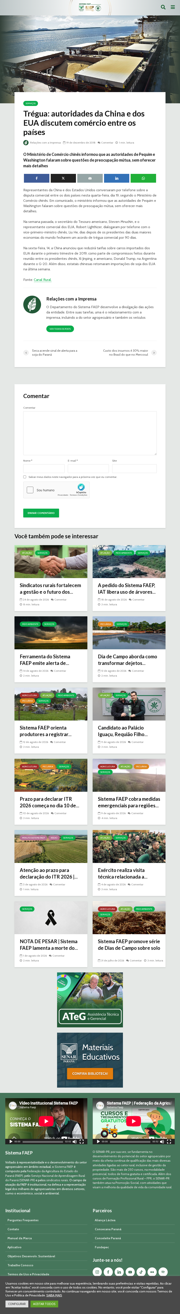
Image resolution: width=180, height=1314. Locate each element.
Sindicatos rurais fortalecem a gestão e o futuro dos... (50, 588)
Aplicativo (14, 1247)
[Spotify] (163, 1272)
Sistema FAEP (64, 1167)
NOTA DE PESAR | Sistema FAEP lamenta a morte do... (49, 944)
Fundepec (102, 1247)
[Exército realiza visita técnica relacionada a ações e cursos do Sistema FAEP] (129, 846)
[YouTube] (130, 1272)
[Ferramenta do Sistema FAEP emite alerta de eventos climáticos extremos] (50, 632)
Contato (13, 1229)
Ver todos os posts (60, 329)
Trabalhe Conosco (20, 1265)
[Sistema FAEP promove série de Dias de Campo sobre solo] (129, 917)
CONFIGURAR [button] (17, 1304)
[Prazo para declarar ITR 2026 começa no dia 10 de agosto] (50, 775)
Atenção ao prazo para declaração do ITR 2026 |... (49, 873)
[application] (46, 1121)
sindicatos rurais (57, 1180)
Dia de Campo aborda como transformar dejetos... (127, 659)
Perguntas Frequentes (23, 1220)
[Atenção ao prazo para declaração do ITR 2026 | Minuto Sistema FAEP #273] (50, 846)
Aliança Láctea (105, 1220)
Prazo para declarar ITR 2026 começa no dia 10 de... (49, 802)
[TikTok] (141, 1272)
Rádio (54, 837)
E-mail (73, 460)
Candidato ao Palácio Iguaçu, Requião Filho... (123, 731)
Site (114, 460)
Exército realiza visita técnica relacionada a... (123, 873)
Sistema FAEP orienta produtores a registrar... (46, 731)
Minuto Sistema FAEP (33, 837)
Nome (27, 460)
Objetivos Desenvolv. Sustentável (31, 1256)
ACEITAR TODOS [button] (44, 1304)
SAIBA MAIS (54, 1295)
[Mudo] (74, 1142)
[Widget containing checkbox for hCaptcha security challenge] (56, 490)
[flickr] (152, 1272)
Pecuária (105, 624)
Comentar (107, 142)
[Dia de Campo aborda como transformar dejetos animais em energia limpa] (129, 632)
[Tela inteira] (81, 1142)
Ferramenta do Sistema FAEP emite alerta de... (45, 659)
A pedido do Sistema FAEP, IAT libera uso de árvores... (127, 588)
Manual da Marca (19, 1238)
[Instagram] (97, 1272)
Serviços (31, 103)
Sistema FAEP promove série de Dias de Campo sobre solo (129, 944)
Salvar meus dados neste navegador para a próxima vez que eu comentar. (73, 477)
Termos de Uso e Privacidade (28, 1274)
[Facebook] (108, 1272)
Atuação (27, 552)
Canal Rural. (43, 280)
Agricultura (29, 695)
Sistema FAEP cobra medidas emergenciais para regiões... (129, 802)
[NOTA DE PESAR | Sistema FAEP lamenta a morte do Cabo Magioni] (50, 917)
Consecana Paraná (108, 1229)
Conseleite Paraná (108, 1238)
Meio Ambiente (124, 552)
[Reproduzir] (11, 1142)
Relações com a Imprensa (45, 142)
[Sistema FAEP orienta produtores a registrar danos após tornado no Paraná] (50, 704)
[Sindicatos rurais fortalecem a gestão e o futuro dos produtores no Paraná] (50, 561)
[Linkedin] (119, 1272)
